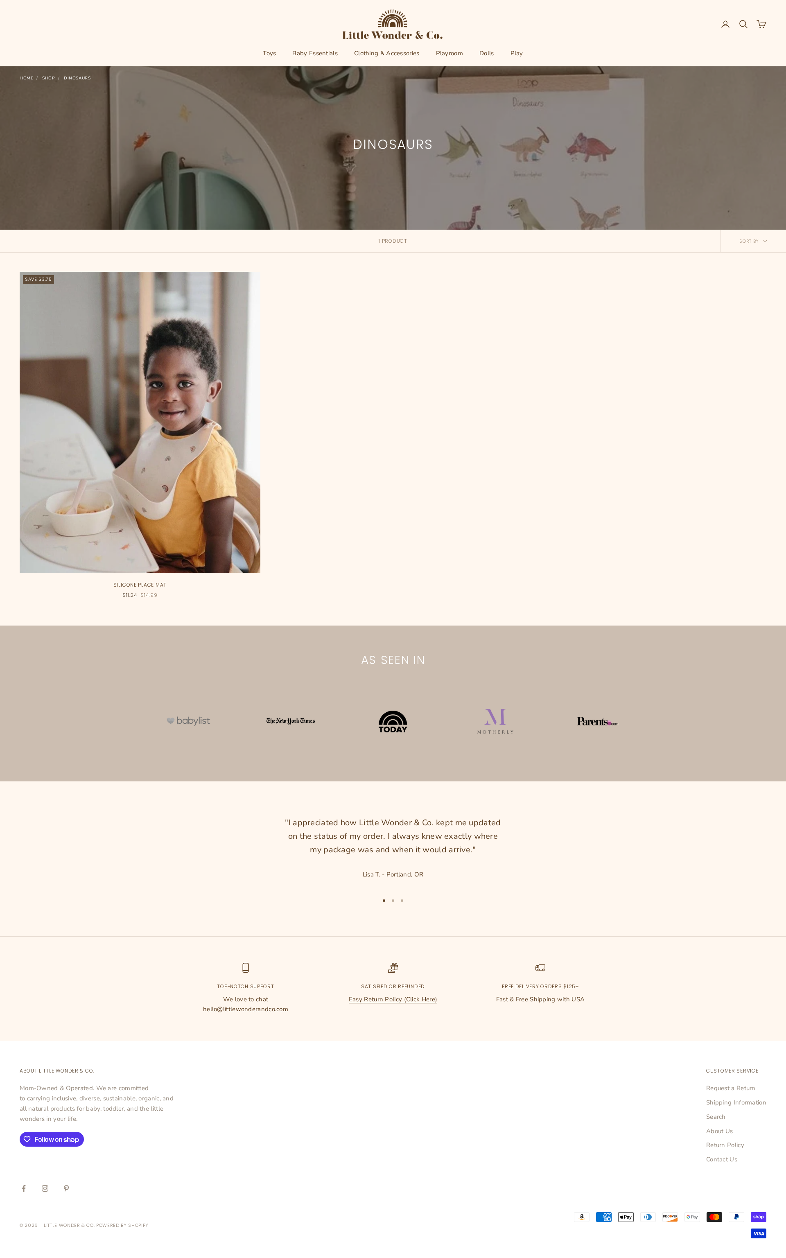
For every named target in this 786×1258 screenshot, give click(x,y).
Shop (48, 78)
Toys (269, 53)
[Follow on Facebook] (24, 1188)
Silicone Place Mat (140, 584)
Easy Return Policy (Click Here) (393, 999)
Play (516, 53)
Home (26, 78)
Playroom (449, 53)
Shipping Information (736, 1102)
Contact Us (721, 1159)
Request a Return (731, 1088)
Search (716, 1117)
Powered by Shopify (122, 1225)
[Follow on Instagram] (45, 1188)
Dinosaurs (77, 78)
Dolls (486, 53)
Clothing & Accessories (387, 53)
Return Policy (725, 1145)
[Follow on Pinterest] (66, 1188)
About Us (719, 1131)
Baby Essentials (315, 53)
